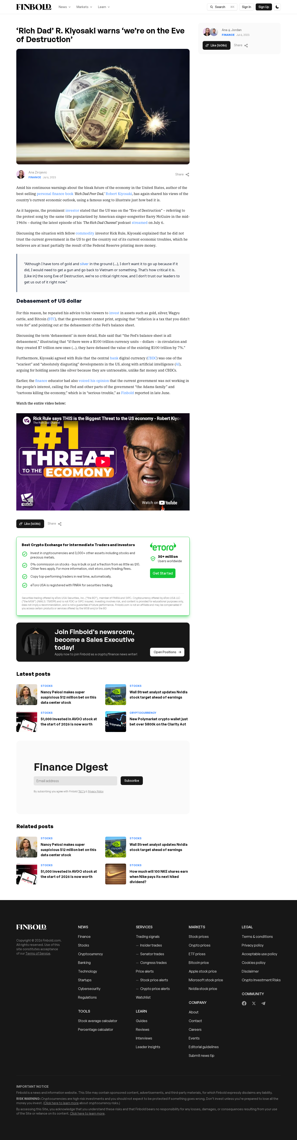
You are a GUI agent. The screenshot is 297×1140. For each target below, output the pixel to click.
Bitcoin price (199, 962)
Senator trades (150, 954)
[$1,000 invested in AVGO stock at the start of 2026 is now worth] (26, 721)
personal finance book (55, 193)
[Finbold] (33, 7)
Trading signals (148, 936)
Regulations (87, 997)
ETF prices (197, 954)
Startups (85, 980)
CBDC (152, 357)
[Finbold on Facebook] (244, 1003)
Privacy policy (253, 945)
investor (72, 210)
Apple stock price (203, 971)
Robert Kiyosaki (119, 193)
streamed (140, 222)
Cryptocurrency (143, 712)
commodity (85, 233)
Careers (195, 1029)
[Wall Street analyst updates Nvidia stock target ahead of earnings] (115, 694)
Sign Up (264, 7)
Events (194, 1038)
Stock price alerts (152, 980)
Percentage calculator (95, 1029)
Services (144, 927)
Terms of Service (37, 953)
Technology (87, 971)
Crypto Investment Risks (261, 980)
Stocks (47, 685)
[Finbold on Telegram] (263, 1003)
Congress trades (151, 962)
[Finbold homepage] (40, 927)
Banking (84, 962)
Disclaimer (250, 971)
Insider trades (149, 945)
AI (177, 364)
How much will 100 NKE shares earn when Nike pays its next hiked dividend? (159, 876)
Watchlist (143, 997)
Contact (195, 1021)
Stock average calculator (97, 1021)
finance (41, 380)
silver (84, 263)
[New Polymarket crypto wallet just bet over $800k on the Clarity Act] (115, 721)
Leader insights (148, 1047)
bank (114, 357)
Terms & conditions (257, 936)
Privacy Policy (95, 791)
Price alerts (145, 971)
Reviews (142, 1029)
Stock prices (199, 936)
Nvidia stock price (203, 988)
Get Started (163, 573)
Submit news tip (201, 1055)
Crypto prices (199, 945)
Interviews (144, 1038)
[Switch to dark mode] (277, 6)
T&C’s (81, 791)
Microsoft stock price (206, 980)
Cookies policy (253, 962)
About (194, 1012)
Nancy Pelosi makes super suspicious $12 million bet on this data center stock (68, 697)
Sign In (246, 7)
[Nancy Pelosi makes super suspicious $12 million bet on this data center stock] (26, 694)
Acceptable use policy (259, 954)
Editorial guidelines (204, 1047)
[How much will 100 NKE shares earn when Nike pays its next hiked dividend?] (115, 874)
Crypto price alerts (153, 988)
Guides (141, 1021)
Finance (34, 177)
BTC (51, 318)
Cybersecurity (89, 988)
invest (114, 312)
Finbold (127, 392)
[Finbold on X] (253, 1003)
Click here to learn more (61, 1103)
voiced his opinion (94, 380)
